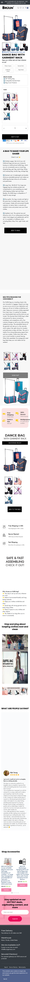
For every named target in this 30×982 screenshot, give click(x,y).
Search (6, 967)
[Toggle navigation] (2, 2)
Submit (15, 919)
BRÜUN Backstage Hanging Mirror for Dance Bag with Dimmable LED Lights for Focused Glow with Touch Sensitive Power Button (22, 873)
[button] (18, 7)
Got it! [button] (5, 979)
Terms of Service (13, 967)
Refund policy (22, 967)
